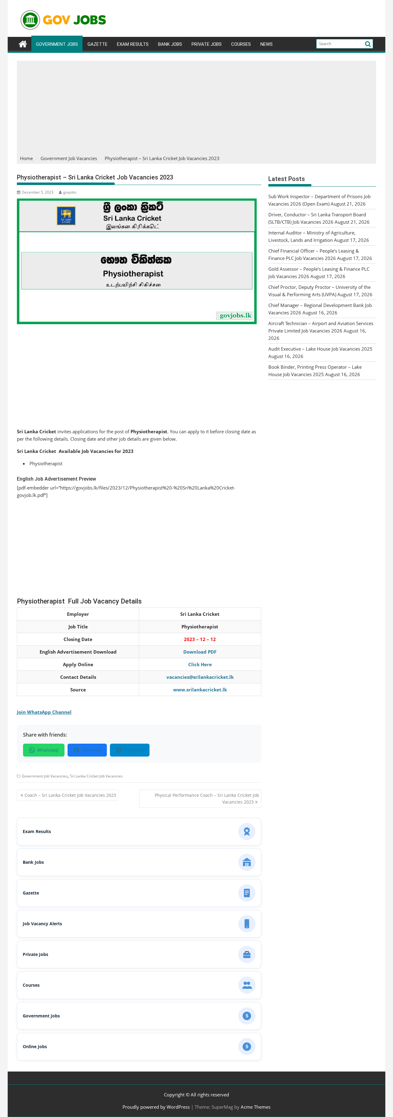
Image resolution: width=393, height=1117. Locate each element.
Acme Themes (255, 1107)
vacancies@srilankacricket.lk (200, 677)
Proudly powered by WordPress (156, 1107)
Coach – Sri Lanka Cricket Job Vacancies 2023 (70, 795)
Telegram (133, 750)
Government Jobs (57, 44)
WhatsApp (47, 750)
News (266, 44)
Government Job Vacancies (45, 776)
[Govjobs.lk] (23, 43)
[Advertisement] (196, 107)
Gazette (97, 44)
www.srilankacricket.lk (200, 689)
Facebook (91, 750)
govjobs (69, 192)
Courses (241, 44)
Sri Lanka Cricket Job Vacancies (96, 776)
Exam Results (133, 44)
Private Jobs (207, 44)
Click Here (200, 664)
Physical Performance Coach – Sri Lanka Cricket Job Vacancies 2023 (207, 798)
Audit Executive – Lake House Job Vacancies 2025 (320, 349)
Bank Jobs (170, 44)
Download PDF (199, 652)
